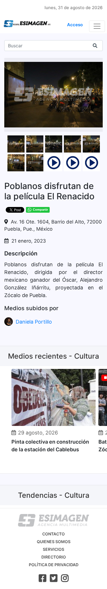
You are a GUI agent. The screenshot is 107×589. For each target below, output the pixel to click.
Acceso (75, 24)
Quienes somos (53, 541)
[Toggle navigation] (97, 26)
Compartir (40, 209)
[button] (97, 63)
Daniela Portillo (34, 322)
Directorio (53, 557)
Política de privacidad (53, 564)
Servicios (53, 549)
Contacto (53, 533)
